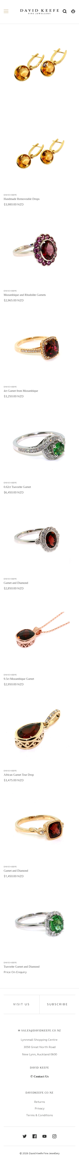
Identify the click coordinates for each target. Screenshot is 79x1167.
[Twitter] (25, 1136)
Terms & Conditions (39, 1115)
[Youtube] (44, 1136)
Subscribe (57, 1004)
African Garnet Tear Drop (19, 774)
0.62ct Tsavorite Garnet (17, 486)
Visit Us (21, 1004)
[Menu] (6, 11)
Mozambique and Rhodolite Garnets (25, 294)
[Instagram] (54, 1136)
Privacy (39, 1108)
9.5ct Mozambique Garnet (19, 678)
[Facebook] (34, 1136)
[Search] (65, 11)
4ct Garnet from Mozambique (21, 390)
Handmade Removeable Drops (22, 198)
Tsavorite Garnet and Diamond (22, 966)
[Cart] (73, 11)
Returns (39, 1102)
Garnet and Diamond (16, 582)
